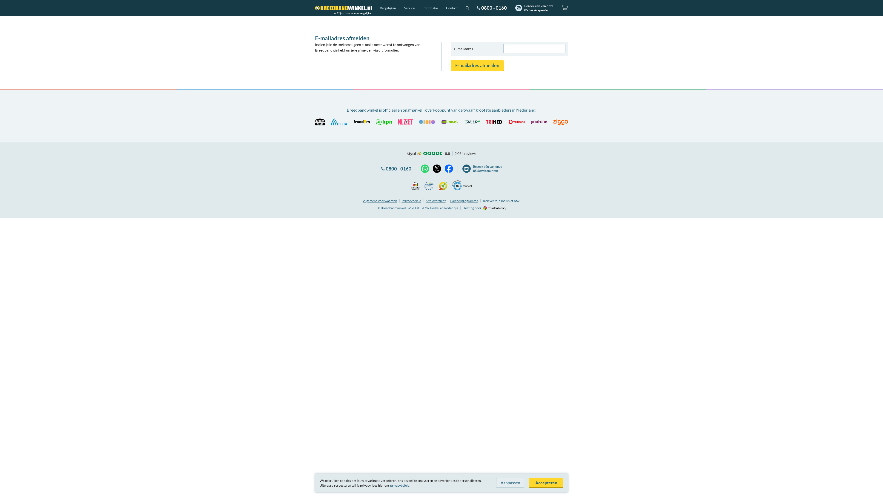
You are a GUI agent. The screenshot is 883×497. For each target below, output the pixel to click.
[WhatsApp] (425, 169)
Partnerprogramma (464, 201)
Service (409, 8)
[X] (437, 169)
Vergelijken (388, 8)
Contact (452, 8)
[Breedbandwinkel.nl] (343, 8)
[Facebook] (449, 169)
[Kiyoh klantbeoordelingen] (443, 185)
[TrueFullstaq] (494, 208)
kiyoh (414, 154)
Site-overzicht (436, 201)
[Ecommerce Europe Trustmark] (429, 185)
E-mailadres (463, 48)
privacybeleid (400, 485)
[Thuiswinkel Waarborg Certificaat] (415, 185)
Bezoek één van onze (538, 8)
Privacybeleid (411, 201)
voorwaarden (380, 201)
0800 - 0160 (494, 8)
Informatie (430, 8)
